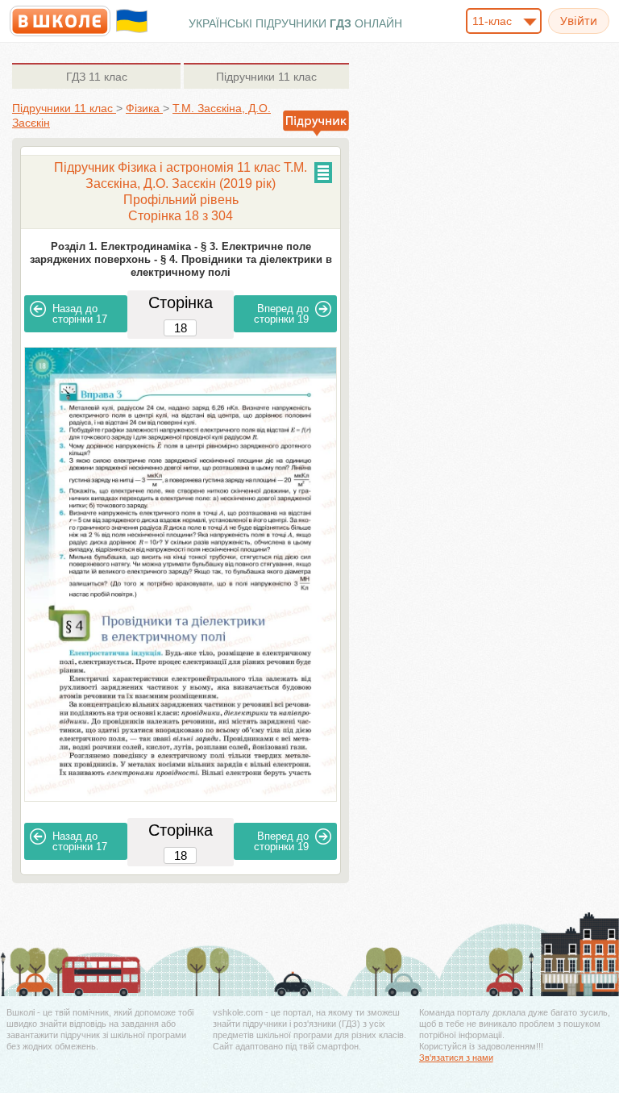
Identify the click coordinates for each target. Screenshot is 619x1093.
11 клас (96, 76)
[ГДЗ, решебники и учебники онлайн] (60, 21)
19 (281, 313)
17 (79, 313)
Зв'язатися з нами (456, 1057)
